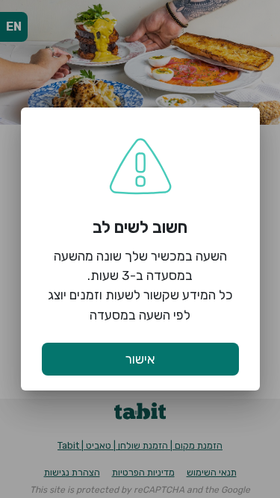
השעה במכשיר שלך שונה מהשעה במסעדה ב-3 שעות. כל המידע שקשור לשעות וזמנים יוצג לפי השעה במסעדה (140, 286)
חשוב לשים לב (140, 227)
